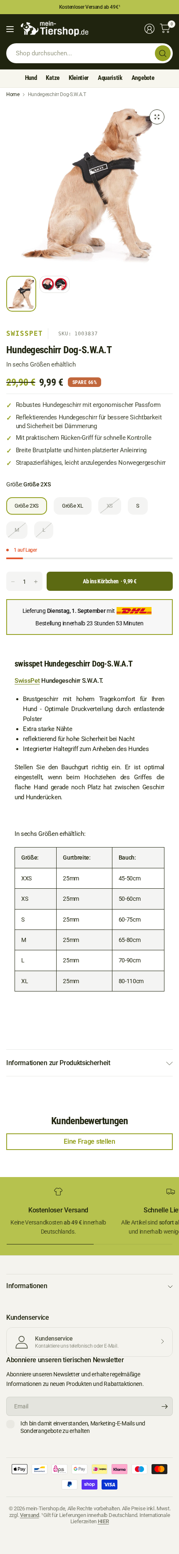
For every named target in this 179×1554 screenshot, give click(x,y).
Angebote (143, 78)
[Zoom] (156, 116)
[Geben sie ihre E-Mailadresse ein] (164, 1406)
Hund (31, 78)
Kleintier (79, 78)
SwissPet (24, 333)
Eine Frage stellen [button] (89, 1141)
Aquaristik (110, 78)
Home (13, 94)
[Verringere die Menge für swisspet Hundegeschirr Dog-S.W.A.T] (13, 581)
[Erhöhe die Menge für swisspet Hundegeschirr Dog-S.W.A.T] (36, 581)
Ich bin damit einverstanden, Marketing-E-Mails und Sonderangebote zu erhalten (82, 1427)
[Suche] (163, 53)
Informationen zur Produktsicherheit (58, 1063)
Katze (52, 78)
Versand (29, 1515)
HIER (103, 1521)
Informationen (26, 1286)
